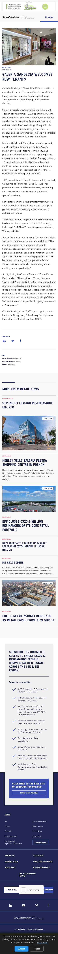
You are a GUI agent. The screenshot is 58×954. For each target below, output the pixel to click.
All (6, 821)
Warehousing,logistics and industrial (13, 842)
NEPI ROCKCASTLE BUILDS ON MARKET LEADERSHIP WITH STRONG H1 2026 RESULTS (24, 546)
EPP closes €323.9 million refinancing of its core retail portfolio (25, 525)
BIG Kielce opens (12, 562)
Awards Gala (11, 861)
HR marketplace (41, 867)
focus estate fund (7, 361)
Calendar (38, 855)
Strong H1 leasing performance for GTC (27, 405)
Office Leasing (7, 398)
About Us (9, 855)
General (8, 831)
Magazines (10, 867)
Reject (37, 949)
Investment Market (39, 821)
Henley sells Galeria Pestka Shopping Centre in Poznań (24, 462)
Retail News (6, 67)
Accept (21, 949)
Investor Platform (42, 861)
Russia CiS (36, 836)
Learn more (42, 942)
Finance (8, 826)
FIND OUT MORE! (29, 792)
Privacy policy (20, 929)
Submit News (40, 842)
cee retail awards (7, 358)
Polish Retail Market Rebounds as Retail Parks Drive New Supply (28, 618)
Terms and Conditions (35, 929)
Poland (4, 364)
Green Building (10, 836)
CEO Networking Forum (27, 874)
